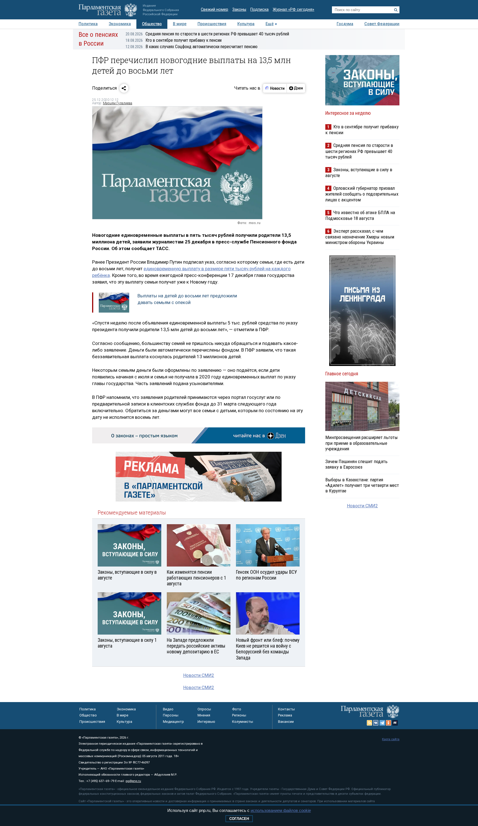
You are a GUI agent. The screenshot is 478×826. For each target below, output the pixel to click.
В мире (179, 24)
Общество (152, 24)
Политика (88, 24)
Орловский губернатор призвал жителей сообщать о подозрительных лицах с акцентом (361, 193)
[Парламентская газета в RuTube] (395, 723)
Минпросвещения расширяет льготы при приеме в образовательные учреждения (361, 443)
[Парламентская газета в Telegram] (382, 723)
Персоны (170, 715)
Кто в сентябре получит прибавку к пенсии (174, 40)
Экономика (120, 24)
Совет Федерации (381, 24)
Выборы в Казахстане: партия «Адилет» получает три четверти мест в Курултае (362, 485)
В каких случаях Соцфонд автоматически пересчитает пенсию (192, 46)
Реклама (285, 715)
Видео (168, 709)
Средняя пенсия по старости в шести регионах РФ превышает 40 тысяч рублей (207, 34)
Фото (236, 709)
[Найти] (395, 10)
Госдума (345, 24)
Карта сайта (390, 739)
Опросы (204, 709)
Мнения (204, 715)
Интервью (206, 721)
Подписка (259, 9)
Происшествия (212, 24)
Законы (239, 9)
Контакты (286, 709)
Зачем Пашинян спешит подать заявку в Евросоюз (356, 464)
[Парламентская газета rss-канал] (369, 723)
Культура (245, 24)
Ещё (270, 24)
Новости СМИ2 (198, 675)
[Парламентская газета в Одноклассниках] (388, 723)
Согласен (239, 819)
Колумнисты (242, 721)
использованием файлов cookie (281, 810)
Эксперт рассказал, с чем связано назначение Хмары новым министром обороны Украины (359, 236)
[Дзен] (296, 88)
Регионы (239, 715)
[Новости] (275, 88)
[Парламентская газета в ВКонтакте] (376, 723)
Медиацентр (173, 721)
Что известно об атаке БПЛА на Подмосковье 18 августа (360, 215)
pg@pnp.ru (133, 781)
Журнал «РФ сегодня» (293, 9)
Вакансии (286, 721)
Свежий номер (214, 9)
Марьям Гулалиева (117, 103)
